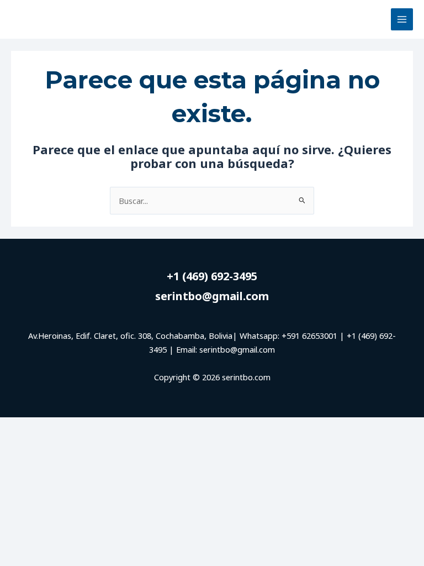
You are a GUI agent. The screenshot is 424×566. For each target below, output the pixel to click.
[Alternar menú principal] (402, 19)
